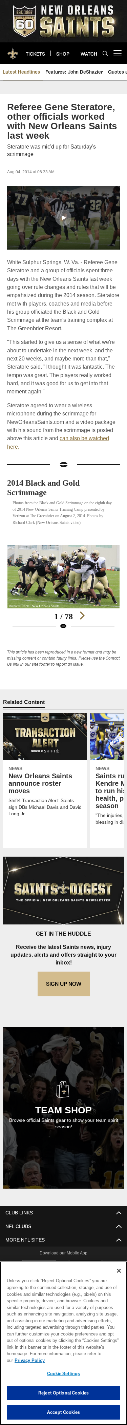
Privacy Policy (82, 1360)
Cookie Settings (63, 1373)
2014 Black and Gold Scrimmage (46, 487)
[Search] (105, 53)
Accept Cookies (63, 1412)
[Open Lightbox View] (63, 594)
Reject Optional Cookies (63, 1392)
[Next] (82, 622)
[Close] (118, 1277)
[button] (63, 218)
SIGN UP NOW (63, 990)
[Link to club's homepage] (12, 50)
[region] (63, 1346)
